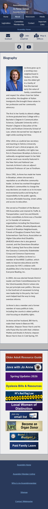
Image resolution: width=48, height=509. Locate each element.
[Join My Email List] (24, 415)
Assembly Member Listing (24, 474)
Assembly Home (24, 29)
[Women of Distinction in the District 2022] (24, 406)
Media (42, 16)
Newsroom (30, 16)
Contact (31, 23)
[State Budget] (24, 436)
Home (5, 16)
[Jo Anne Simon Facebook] (19, 46)
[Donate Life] (24, 426)
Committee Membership (19, 22)
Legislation (6, 23)
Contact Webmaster (24, 501)
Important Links (42, 22)
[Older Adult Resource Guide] (24, 357)
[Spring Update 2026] (24, 376)
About (17, 16)
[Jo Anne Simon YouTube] (29, 46)
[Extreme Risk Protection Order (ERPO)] (24, 396)
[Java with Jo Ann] (24, 367)
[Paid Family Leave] (24, 445)
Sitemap (24, 492)
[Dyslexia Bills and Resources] (24, 386)
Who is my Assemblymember (24, 483)
